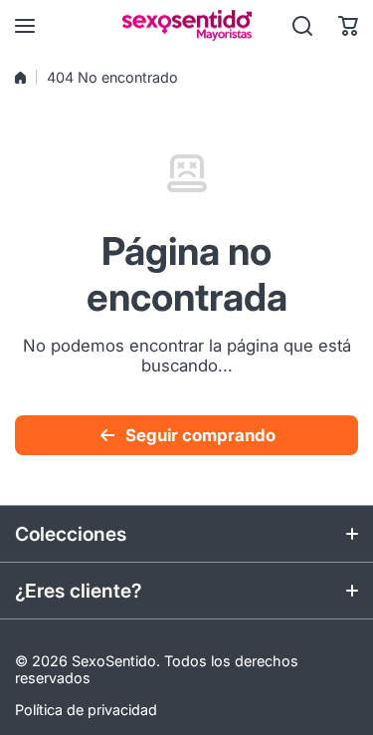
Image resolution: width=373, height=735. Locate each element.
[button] (348, 26)
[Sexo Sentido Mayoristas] (187, 25)
